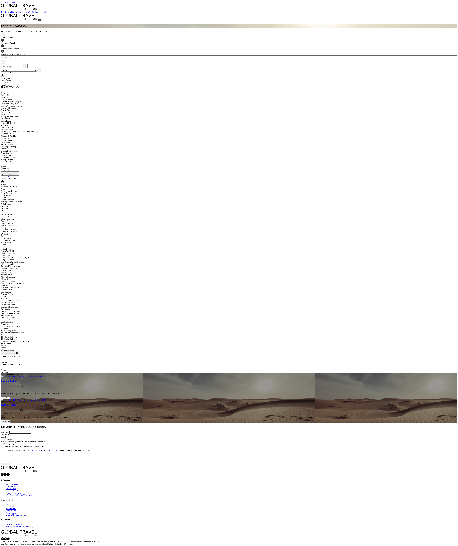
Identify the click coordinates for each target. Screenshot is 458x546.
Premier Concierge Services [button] (11, 106)
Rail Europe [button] (5, 309)
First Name (5, 432)
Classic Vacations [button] (7, 219)
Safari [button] (3, 114)
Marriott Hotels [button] (6, 275)
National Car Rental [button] (8, 281)
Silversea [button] (4, 328)
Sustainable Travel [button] (8, 123)
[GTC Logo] (19, 469)
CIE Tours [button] (5, 217)
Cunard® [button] (4, 221)
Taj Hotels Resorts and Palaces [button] (12, 333)
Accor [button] (3, 189)
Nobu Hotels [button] (6, 285)
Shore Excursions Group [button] (10, 326)
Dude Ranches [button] (6, 153)
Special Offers (17, 12)
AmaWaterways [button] (7, 195)
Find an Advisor (12, 484)
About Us (9, 504)
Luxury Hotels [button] (6, 95)
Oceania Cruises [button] (7, 290)
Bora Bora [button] (5, 85)
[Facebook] (8, 475)
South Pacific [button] (6, 81)
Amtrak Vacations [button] (7, 200)
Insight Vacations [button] (7, 260)
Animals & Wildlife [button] (8, 136)
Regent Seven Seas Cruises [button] (11, 311)
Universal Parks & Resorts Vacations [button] (15, 341)
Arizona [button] (4, 370)
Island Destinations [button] (8, 264)
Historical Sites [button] (6, 134)
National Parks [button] (6, 99)
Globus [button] (3, 245)
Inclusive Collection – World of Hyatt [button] (15, 258)
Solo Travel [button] (5, 119)
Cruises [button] (4, 149)
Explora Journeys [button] (7, 236)
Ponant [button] (3, 296)
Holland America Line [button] (9, 253)
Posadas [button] (4, 298)
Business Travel (12, 491)
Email (3, 437)
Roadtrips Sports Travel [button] (10, 313)
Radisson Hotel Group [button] (9, 307)
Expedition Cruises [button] (8, 157)
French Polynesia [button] (7, 83)
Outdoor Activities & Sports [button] (11, 102)
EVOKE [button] (4, 234)
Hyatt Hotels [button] (5, 255)
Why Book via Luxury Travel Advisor (20, 495)
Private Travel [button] (6, 110)
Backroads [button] (5, 206)
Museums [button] (4, 97)
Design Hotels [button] (6, 225)
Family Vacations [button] (7, 160)
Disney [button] (3, 227)
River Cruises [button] (6, 112)
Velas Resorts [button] (6, 343)
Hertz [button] (3, 247)
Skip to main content (8, 2)
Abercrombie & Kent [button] (9, 187)
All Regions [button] (5, 79)
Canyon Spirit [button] (6, 212)
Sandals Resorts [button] (7, 322)
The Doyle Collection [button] (9, 337)
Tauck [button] (3, 335)
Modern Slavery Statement (16, 515)
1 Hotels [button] (4, 185)
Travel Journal (6, 12)
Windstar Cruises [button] (7, 350)
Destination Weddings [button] (9, 151)
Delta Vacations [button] (7, 223)
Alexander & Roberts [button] (9, 191)
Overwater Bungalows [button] (9, 104)
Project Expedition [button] (8, 305)
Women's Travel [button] (7, 129)
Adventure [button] (5, 93)
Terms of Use (37, 450)
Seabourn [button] (4, 324)
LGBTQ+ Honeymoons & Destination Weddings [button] (19, 132)
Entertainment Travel (13, 493)
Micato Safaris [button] (6, 279)
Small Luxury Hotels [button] (9, 331)
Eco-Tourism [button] (6, 155)
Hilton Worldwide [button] (8, 251)
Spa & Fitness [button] (6, 121)
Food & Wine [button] (6, 162)
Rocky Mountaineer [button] (8, 318)
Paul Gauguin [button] (6, 292)
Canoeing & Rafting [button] (8, 147)
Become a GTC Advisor (15, 524)
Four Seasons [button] (6, 243)
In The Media (11, 509)
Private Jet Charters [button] (8, 108)
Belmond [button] (4, 210)
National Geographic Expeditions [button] (13, 283)
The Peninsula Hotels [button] (9, 339)
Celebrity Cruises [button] (7, 215)
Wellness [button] (4, 125)
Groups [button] (4, 166)
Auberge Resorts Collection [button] (11, 202)
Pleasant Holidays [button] (7, 294)
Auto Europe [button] (6, 204)
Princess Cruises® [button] (8, 303)
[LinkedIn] (5, 475)
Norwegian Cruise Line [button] (10, 288)
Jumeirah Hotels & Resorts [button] (11, 266)
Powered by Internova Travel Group (19, 526)
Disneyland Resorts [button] (8, 230)
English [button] (4, 362)
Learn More (6, 398)
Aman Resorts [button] (6, 193)
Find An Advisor (28, 12)
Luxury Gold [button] (6, 273)
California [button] (4, 372)
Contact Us (10, 506)
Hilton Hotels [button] (6, 249)
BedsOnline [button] (5, 208)
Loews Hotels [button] (6, 270)
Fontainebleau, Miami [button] (9, 240)
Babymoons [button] (5, 142)
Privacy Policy (51, 450)
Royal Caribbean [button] (7, 320)
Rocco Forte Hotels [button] (8, 316)
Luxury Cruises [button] (7, 127)
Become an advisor (42, 12)
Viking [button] (3, 348)
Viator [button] (3, 346)
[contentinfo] (19, 6)
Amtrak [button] (4, 197)
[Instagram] (2, 475)
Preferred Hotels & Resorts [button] (11, 300)
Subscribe (5, 464)
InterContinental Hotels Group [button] (12, 262)
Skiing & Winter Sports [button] (9, 117)
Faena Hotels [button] (6, 238)
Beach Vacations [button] (7, 144)
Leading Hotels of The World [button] (12, 268)
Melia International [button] (8, 277)
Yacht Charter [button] (6, 170)
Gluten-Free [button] (5, 164)
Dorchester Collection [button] (9, 232)
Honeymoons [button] (6, 168)
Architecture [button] (5, 138)
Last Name (5, 434)
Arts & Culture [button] (6, 140)
